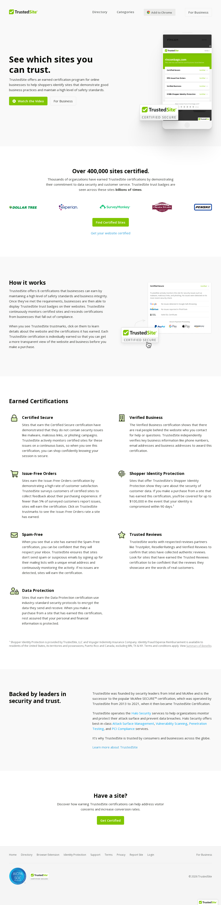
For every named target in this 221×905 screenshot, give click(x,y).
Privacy (121, 855)
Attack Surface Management (133, 723)
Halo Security (141, 713)
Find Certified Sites (110, 222)
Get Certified (110, 820)
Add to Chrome (161, 12)
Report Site (136, 855)
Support (95, 855)
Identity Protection (75, 855)
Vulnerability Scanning (171, 723)
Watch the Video (31, 101)
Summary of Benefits (199, 646)
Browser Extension (48, 855)
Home (13, 855)
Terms (108, 855)
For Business (198, 12)
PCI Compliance (123, 728)
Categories (125, 12)
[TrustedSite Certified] (39, 876)
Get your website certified (110, 233)
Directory (99, 12)
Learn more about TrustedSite (115, 747)
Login (150, 855)
